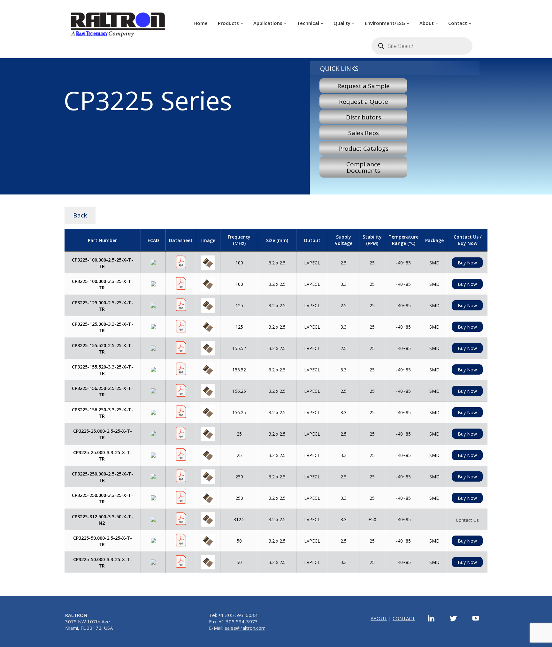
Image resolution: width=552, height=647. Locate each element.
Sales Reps (363, 133)
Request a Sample (363, 86)
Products (229, 23)
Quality (343, 23)
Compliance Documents (363, 167)
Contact (458, 23)
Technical (308, 23)
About (427, 23)
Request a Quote (363, 101)
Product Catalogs (363, 148)
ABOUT (379, 618)
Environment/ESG (385, 23)
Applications (268, 23)
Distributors (363, 117)
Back (80, 215)
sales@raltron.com (245, 628)
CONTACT (404, 618)
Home (201, 23)
